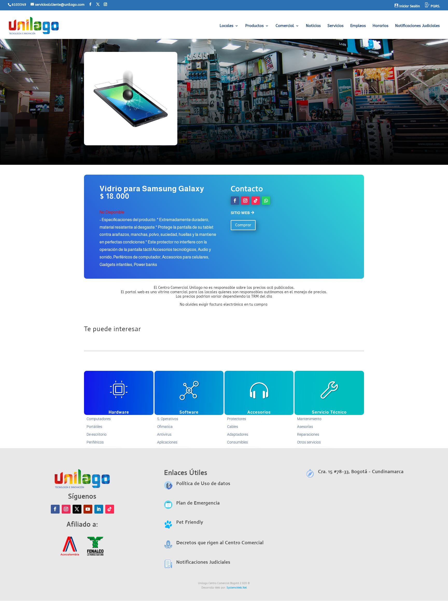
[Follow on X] (77, 509)
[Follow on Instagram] (245, 200)
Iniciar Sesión (409, 6)
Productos (254, 26)
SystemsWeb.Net (237, 587)
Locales (226, 26)
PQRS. (435, 6)
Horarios (380, 26)
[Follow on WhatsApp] (266, 200)
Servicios (335, 26)
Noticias (313, 26)
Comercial (285, 26)
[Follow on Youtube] (87, 509)
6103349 (19, 4)
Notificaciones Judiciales (417, 26)
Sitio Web (240, 212)
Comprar (243, 225)
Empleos (358, 26)
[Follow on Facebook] (235, 200)
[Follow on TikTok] (255, 200)
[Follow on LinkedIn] (98, 509)
